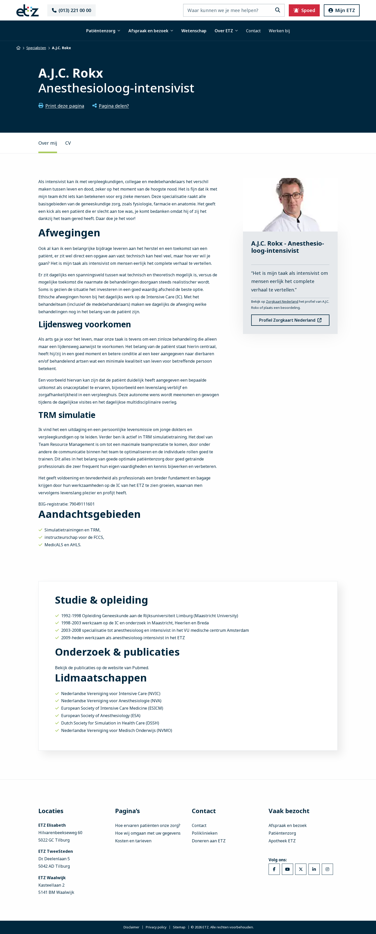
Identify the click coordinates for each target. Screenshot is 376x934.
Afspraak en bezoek (148, 31)
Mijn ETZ (345, 10)
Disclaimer (131, 927)
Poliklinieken (204, 833)
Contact (253, 31)
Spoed (308, 10)
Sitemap (179, 927)
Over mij (47, 143)
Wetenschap (193, 31)
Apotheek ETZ (282, 841)
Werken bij (279, 31)
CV (68, 143)
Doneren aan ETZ (209, 841)
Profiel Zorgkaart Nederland (287, 320)
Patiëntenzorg (100, 31)
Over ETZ (224, 31)
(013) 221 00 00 (75, 10)
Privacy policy (156, 927)
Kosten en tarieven (133, 841)
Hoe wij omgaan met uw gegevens (148, 833)
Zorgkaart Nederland (282, 301)
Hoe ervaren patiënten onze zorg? (147, 825)
